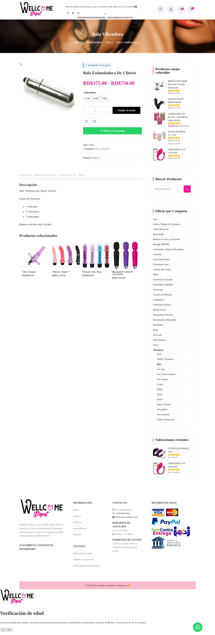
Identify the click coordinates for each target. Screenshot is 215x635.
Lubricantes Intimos (162, 305)
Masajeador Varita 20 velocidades (122, 273)
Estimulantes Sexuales (163, 279)
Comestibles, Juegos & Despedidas (168, 249)
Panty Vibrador (163, 404)
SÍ (3, 630)
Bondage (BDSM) (161, 244)
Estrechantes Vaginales (163, 284)
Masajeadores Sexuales (163, 315)
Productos (77, 522)
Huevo (160, 399)
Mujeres (96, 158)
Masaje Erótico (159, 310)
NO (9, 630)
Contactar (77, 534)
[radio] (87, 98)
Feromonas (158, 289)
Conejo (160, 384)
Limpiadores (158, 300)
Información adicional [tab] (45, 175)
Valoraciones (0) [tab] (67, 175)
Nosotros (77, 516)
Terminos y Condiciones (83, 559)
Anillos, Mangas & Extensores (166, 224)
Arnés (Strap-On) (161, 229)
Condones (157, 254)
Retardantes (158, 325)
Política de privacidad (82, 553)
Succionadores (159, 340)
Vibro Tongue (29, 272)
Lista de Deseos (79, 528)
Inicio (79, 42)
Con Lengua (162, 379)
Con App (161, 369)
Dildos (156, 274)
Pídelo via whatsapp (114, 130)
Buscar (188, 191)
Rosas (155, 330)
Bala (109, 42)
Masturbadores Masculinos (164, 320)
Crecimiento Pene (161, 264)
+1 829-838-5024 (122, 513)
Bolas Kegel (158, 234)
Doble (159, 394)
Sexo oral (157, 335)
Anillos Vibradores (165, 359)
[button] (21, 64)
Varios (155, 345)
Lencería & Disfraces (162, 295)
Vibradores (95, 42)
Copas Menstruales (161, 259)
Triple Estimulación (166, 419)
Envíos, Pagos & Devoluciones (86, 566)
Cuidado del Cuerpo (162, 269)
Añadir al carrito (126, 110)
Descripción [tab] (25, 175)
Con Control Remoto (166, 374)
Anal (155, 219)
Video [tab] (82, 175)
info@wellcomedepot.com (126, 517)
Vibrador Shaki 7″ (61, 272)
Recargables (162, 409)
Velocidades (89, 92)
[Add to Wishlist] (86, 122)
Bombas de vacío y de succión (166, 239)
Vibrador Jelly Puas (91, 272)
